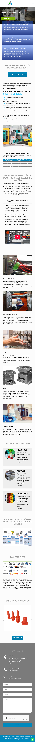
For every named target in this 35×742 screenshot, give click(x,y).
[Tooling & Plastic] (17, 3)
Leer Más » (19, 462)
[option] (17, 619)
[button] (3, 620)
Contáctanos (18, 74)
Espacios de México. (19, 738)
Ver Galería (16, 637)
